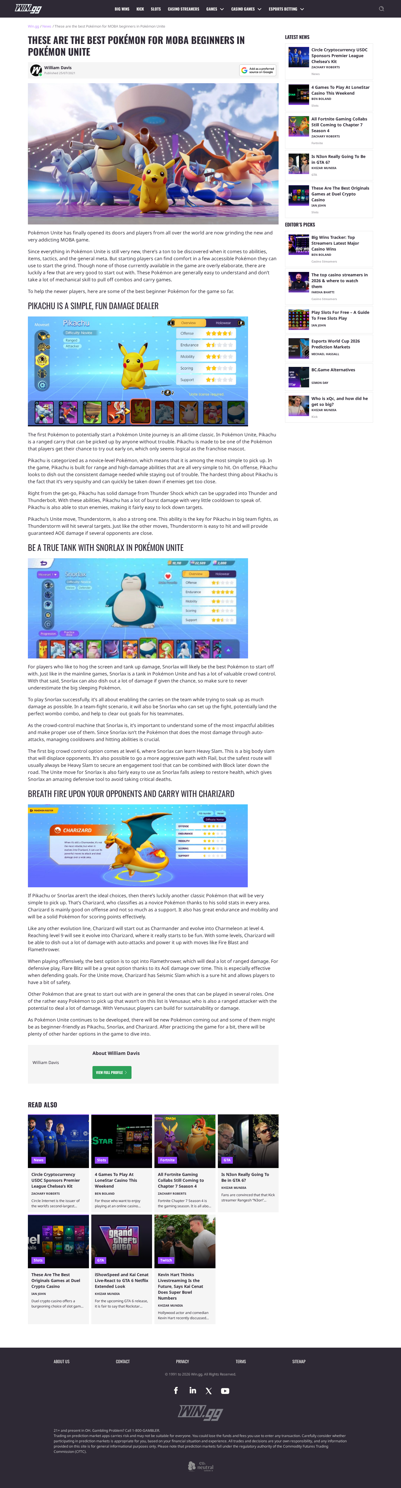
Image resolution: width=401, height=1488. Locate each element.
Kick (140, 9)
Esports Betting (283, 9)
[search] (381, 8)
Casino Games (243, 9)
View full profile (109, 1072)
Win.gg (33, 26)
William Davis (58, 68)
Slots (156, 9)
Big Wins (122, 9)
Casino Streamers (183, 9)
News (46, 26)
